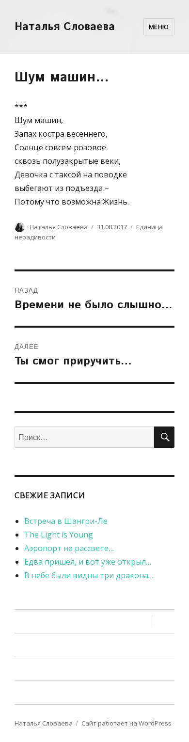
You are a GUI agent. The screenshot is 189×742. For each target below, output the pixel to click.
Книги (33, 621)
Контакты (41, 692)
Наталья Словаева (65, 27)
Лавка (34, 669)
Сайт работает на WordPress (126, 723)
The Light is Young (58, 534)
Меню (159, 26)
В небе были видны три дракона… (89, 575)
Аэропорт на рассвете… (69, 548)
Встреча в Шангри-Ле (66, 521)
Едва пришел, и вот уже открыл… (87, 561)
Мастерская (45, 645)
